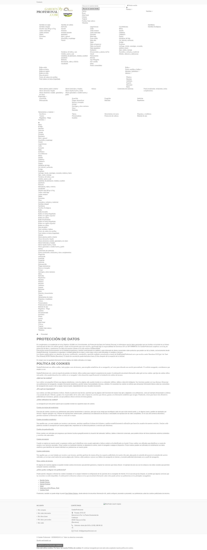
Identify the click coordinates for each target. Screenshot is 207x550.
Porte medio (94, 38)
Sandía (121, 30)
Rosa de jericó (42, 227)
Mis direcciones (43, 516)
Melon (121, 29)
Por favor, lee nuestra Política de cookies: (68, 548)
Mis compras (42, 510)
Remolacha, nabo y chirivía (69, 61)
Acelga (121, 42)
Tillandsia (41, 330)
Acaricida (75, 98)
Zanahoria (64, 58)
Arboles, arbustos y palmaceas (128, 54)
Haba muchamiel (95, 46)
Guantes (74, 118)
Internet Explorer (45, 484)
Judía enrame (94, 30)
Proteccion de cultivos (111, 116)
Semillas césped (44, 27)
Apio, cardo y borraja (125, 50)
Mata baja (93, 36)
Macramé (41, 289)
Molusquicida (43, 100)
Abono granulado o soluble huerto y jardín (51, 247)
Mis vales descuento (44, 513)
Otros (73, 108)
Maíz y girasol (65, 36)
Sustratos (41, 314)
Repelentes (140, 100)
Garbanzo (93, 50)
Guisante (93, 34)
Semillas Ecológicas (154, 27)
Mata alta (93, 40)
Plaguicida (41, 254)
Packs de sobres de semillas (47, 231)
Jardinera (41, 285)
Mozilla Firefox (44, 480)
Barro (40, 291)
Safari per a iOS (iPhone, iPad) (49, 488)
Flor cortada (94, 61)
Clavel (92, 54)
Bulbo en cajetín (44, 71)
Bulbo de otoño (43, 212)
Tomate (63, 29)
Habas (41, 34)
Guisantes (42, 36)
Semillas (41, 128)
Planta (40, 316)
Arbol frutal (41, 322)
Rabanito (64, 60)
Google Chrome (45, 482)
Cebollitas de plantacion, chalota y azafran (74, 56)
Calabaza (122, 32)
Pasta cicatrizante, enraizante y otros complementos (54, 252)
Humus (94, 89)
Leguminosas (94, 27)
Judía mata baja (95, 32)
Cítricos (40, 324)
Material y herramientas (45, 293)
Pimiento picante (66, 32)
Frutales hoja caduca (44, 328)
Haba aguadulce (95, 48)
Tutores (41, 116)
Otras (41, 38)
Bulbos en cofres (43, 217)
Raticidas (75, 110)
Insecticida (42, 98)
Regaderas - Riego (45, 118)
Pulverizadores (76, 116)
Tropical (40, 326)
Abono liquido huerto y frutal (74, 91)
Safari (42, 486)
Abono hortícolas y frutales (73, 89)
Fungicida (108, 98)
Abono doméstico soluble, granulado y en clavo (53, 241)
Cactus (84, 11)
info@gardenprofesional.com (88, 531)
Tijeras (74, 114)
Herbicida (140, 98)
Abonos (40, 235)
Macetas (41, 279)
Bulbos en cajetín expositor (46, 223)
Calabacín (122, 34)
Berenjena (64, 34)
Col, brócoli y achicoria (126, 40)
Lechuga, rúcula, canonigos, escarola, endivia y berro (55, 173)
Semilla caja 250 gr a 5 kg (47, 29)
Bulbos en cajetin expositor (46, 216)
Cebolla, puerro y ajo (67, 54)
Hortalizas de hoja (124, 38)
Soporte (40, 287)
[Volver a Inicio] (37, 334)
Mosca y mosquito (78, 102)
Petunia (92, 58)
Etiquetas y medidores (144, 114)
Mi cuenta (40, 505)
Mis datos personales (44, 519)
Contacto (39, 2)
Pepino (121, 36)
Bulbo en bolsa (44, 69)
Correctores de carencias (125, 89)
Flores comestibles (96, 65)
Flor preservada (43, 312)
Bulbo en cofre (43, 73)
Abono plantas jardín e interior (48, 89)
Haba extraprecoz (95, 44)
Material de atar (142, 116)
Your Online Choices (71, 493)
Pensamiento (94, 56)
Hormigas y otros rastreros (80, 106)
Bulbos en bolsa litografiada (47, 214)
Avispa (74, 104)
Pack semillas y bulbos (45, 229)
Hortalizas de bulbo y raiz (69, 52)
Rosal (40, 320)
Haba (91, 42)
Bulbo (40, 210)
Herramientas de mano (112, 114)
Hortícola (64, 27)
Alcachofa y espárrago (68, 38)
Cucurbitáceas (123, 27)
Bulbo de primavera (44, 219)
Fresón (63, 40)
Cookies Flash (44, 490)
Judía (92, 29)
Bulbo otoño (43, 67)
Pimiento (64, 30)
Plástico (40, 281)
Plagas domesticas (78, 100)
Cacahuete (64, 63)
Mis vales (41, 523)
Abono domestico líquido (47, 91)
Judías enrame (44, 32)
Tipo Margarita (94, 60)
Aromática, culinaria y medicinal (129, 52)
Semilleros (151, 25)
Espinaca (122, 44)
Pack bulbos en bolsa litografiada (48, 233)
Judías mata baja (44, 30)
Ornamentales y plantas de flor (99, 52)
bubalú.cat (47, 540)
